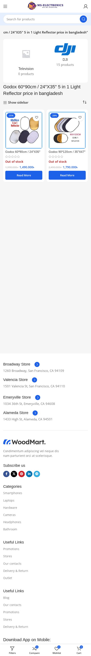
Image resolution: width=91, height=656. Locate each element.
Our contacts (12, 563)
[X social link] (14, 474)
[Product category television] (25, 60)
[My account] (85, 6)
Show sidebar (18, 102)
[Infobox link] (21, 364)
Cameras (9, 515)
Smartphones (12, 493)
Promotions (11, 549)
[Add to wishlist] (36, 117)
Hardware (10, 508)
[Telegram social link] (37, 474)
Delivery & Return (15, 571)
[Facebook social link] (6, 474)
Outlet (7, 578)
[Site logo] (45, 6)
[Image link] (24, 441)
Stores (7, 556)
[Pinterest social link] (21, 474)
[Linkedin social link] (29, 474)
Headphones (12, 522)
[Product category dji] (65, 56)
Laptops (8, 500)
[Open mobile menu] (5, 6)
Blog (6, 598)
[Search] (83, 19)
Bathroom (10, 529)
